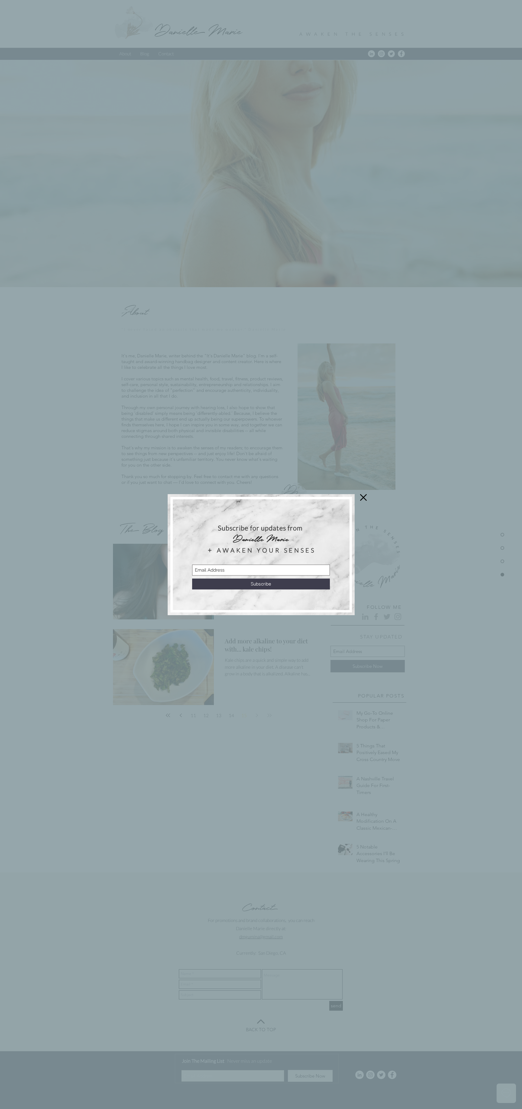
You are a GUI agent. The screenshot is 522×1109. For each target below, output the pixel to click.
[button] (363, 497)
